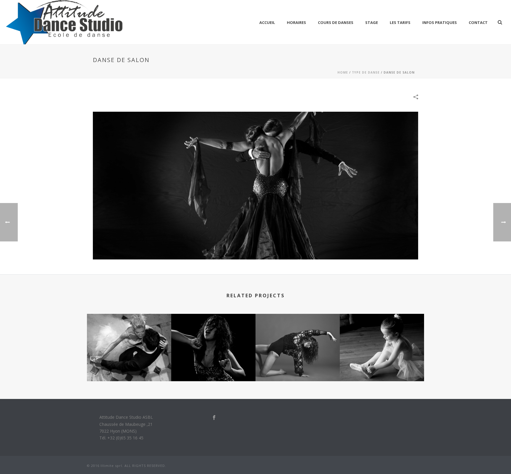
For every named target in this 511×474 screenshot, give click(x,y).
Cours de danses (335, 22)
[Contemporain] (298, 337)
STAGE (371, 22)
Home (342, 72)
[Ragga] (213, 337)
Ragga (213, 365)
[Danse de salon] (255, 185)
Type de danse (366, 72)
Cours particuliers (129, 365)
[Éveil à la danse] (382, 337)
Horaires (296, 22)
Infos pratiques (439, 22)
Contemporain (297, 365)
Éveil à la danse (382, 365)
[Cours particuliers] (129, 337)
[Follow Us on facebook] (214, 418)
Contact (478, 22)
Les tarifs (400, 22)
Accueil (267, 22)
